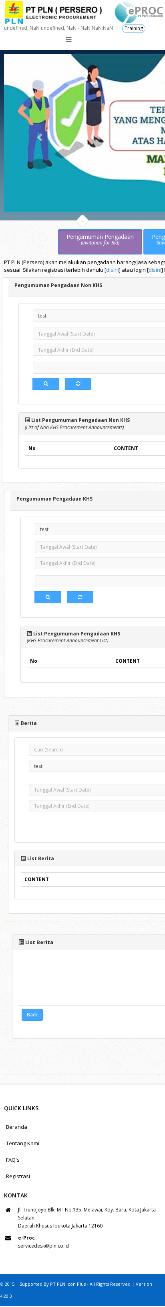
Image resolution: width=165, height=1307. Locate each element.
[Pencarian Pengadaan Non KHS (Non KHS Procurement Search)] (45, 384)
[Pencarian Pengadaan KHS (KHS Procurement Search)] (47, 597)
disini (112, 269)
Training (134, 28)
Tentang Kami (22, 1143)
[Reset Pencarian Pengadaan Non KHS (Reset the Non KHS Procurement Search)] (78, 384)
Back (32, 1014)
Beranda (16, 1126)
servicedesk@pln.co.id (43, 1245)
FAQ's (13, 1159)
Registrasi (18, 1176)
